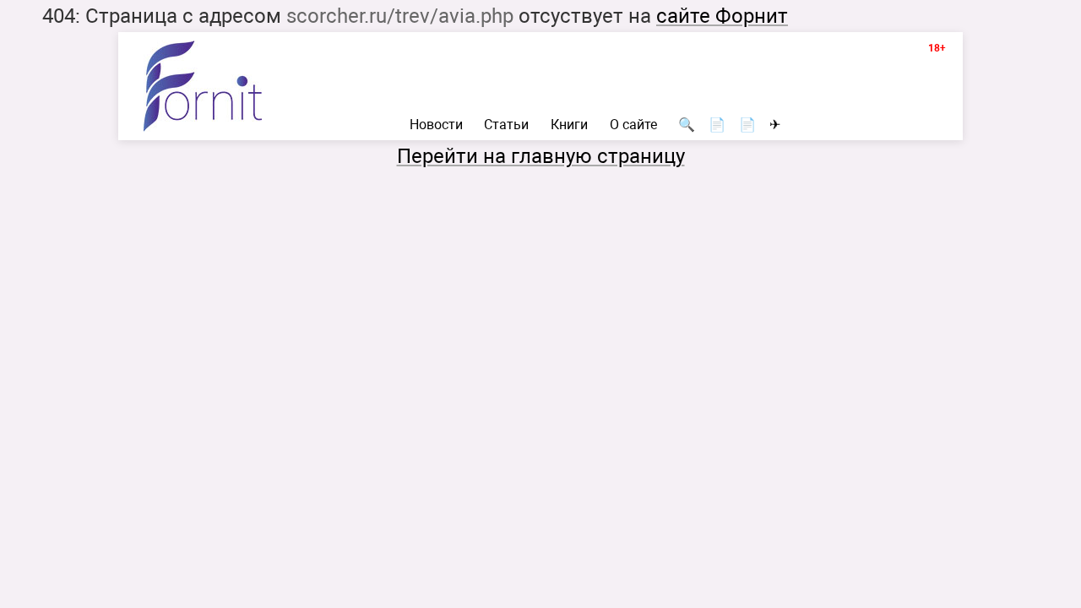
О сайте (633, 125)
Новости (436, 125)
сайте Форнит (722, 16)
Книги (569, 125)
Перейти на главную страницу (541, 156)
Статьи (506, 125)
